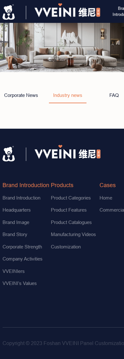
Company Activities (23, 258)
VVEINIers (14, 271)
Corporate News (21, 95)
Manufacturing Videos (73, 234)
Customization (66, 246)
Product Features (69, 210)
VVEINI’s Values (20, 283)
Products (62, 185)
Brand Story (15, 234)
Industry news (67, 95)
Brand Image (16, 222)
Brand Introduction (26, 185)
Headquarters (17, 210)
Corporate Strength (22, 246)
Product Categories (71, 197)
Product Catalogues (71, 222)
